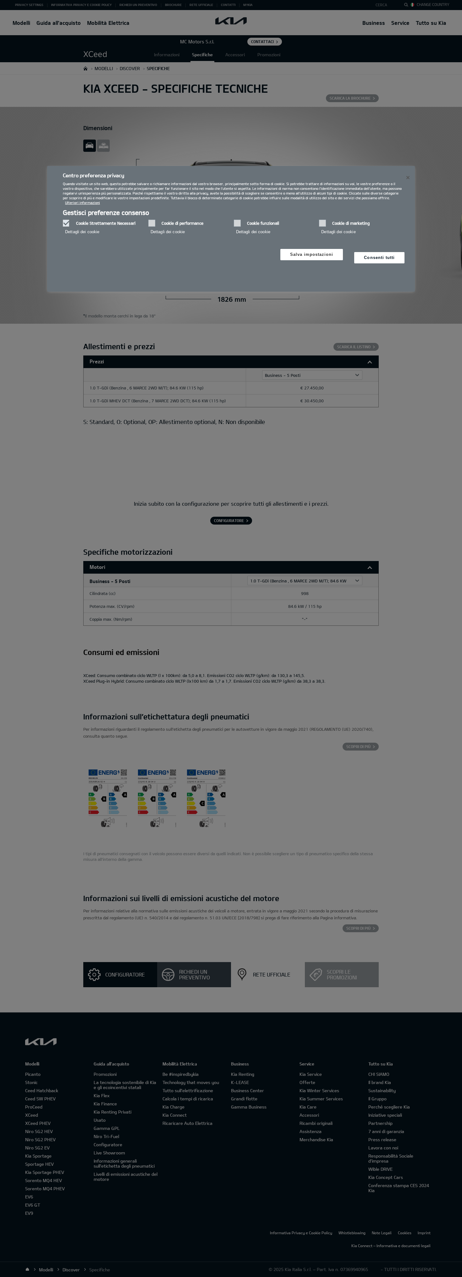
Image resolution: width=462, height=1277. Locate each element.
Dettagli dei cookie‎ (82, 231)
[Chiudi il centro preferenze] (408, 177)
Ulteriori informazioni (82, 203)
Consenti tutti (379, 257)
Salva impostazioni (311, 254)
